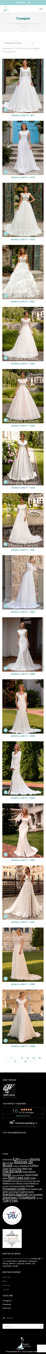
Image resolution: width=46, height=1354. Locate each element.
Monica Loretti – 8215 (23, 363)
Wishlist (22, 3)
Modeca (6, 1183)
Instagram (7, 1300)
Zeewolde (7, 1266)
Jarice (5, 1178)
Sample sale (36, 1189)
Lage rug (22, 1177)
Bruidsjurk (25, 1165)
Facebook (7, 1304)
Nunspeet (32, 1261)
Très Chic (39, 1198)
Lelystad (20, 1263)
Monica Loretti (22, 1183)
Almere (12, 1263)
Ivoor (7, 1174)
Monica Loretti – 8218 (23, 487)
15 (33, 1058)
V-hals (13, 1200)
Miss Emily (36, 1181)
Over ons (7, 1277)
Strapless (38, 1194)
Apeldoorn (22, 1261)
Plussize (30, 1185)
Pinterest (7, 1308)
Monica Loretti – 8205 (23, 239)
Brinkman (16, 1166)
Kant (12, 1177)
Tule (6, 1200)
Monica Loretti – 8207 (23, 301)
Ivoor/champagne (18, 1175)
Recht (28, 1189)
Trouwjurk (27, 1197)
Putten (28, 1263)
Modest (13, 1183)
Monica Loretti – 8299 (23, 674)
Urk (33, 1263)
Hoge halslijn (29, 1171)
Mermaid (15, 1181)
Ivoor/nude (31, 1174)
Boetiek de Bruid (18, 1163)
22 (25, 1061)
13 (22, 1058)
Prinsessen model (14, 1188)
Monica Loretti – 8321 (23, 922)
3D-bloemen (7, 1159)
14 (28, 1058)
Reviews (6, 1285)
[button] (6, 110)
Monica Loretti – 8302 (23, 736)
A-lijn (16, 1159)
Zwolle (15, 1266)
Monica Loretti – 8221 (23, 549)
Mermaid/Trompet (26, 1181)
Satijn (5, 1191)
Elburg (5, 1263)
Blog (5, 1281)
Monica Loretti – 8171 (23, 115)
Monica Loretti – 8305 (23, 798)
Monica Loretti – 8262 (23, 611)
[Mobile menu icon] (40, 9)
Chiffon (34, 1165)
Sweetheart (10, 1197)
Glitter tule (27, 1168)
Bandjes (35, 1159)
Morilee (32, 1183)
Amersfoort (12, 1261)
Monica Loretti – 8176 (23, 177)
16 (39, 1058)
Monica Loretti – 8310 (23, 860)
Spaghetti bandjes (27, 1192)
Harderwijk (12, 1171)
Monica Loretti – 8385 (23, 984)
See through (14, 1192)
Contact (6, 1289)
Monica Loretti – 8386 (23, 1046)
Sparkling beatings (15, 1194)
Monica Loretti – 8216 (23, 425)
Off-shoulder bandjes (17, 1186)
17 (15, 1061)
